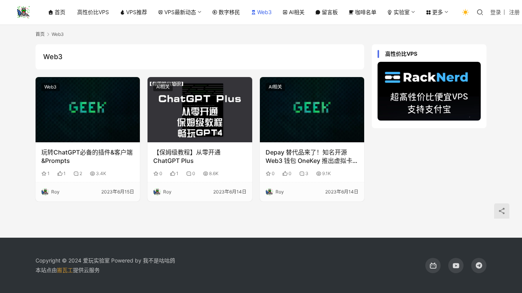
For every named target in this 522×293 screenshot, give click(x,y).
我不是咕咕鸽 (159, 260)
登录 (495, 12)
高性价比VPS (93, 12)
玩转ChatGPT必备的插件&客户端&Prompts (87, 156)
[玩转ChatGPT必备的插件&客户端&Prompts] (88, 109)
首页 (60, 12)
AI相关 (297, 12)
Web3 (264, 12)
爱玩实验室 (96, 260)
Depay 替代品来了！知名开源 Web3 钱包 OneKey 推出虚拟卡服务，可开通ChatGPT (312, 156)
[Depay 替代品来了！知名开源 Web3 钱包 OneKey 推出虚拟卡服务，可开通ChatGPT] (312, 109)
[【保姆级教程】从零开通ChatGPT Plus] (200, 109)
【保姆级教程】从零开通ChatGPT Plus (186, 156)
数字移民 (229, 12)
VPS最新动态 (180, 12)
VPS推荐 (136, 12)
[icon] (433, 265)
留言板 (330, 12)
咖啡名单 (365, 12)
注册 (514, 12)
